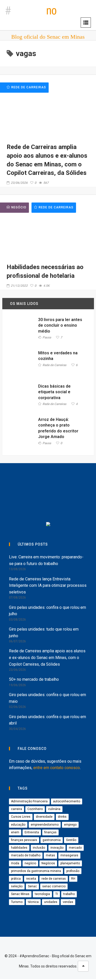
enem (15, 832)
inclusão (39, 847)
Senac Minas (20, 894)
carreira (16, 809)
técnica (33, 902)
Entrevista (32, 832)
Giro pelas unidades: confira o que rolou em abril (47, 720)
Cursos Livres (20, 816)
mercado (75, 847)
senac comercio (54, 886)
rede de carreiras (53, 878)
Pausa (46, 337)
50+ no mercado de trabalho (34, 679)
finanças (50, 832)
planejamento (70, 863)
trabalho (69, 894)
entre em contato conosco (56, 767)
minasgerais (69, 855)
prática (16, 878)
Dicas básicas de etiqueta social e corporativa (54, 392)
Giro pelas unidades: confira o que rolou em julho (47, 610)
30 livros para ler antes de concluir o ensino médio (60, 325)
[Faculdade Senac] (72, 483)
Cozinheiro (35, 809)
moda (15, 863)
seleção (17, 886)
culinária (54, 809)
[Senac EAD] (29, 504)
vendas (68, 902)
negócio (30, 863)
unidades (50, 902)
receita (31, 878)
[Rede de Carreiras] (72, 504)
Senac (32, 886)
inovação (56, 847)
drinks (62, 816)
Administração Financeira (29, 801)
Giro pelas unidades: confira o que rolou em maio (47, 698)
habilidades (19, 847)
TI (56, 894)
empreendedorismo (45, 824)
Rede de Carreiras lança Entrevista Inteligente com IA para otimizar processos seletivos (48, 585)
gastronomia (51, 840)
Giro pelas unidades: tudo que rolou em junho (44, 632)
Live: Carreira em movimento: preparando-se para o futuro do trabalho (46, 560)
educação (18, 824)
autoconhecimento (66, 801)
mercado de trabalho (25, 855)
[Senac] (34, 483)
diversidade (44, 816)
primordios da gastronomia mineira (36, 871)
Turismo (17, 902)
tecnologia (42, 894)
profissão (72, 871)
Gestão (71, 840)
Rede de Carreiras (56, 207)
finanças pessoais (24, 840)
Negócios (48, 863)
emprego (70, 824)
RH (73, 878)
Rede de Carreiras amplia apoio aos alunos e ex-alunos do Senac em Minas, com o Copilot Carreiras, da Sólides (47, 657)
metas (50, 855)
